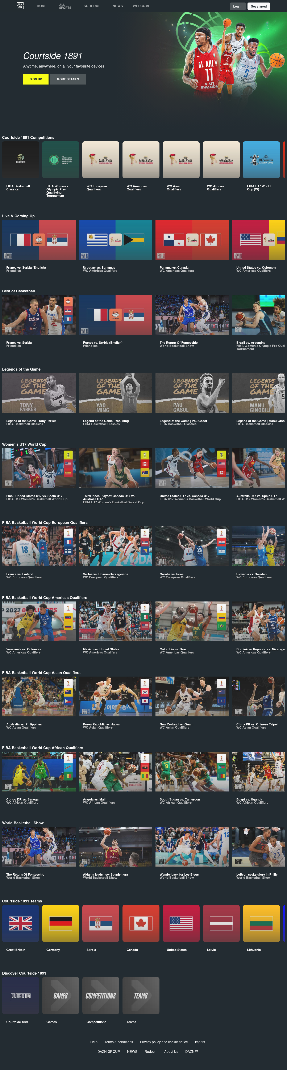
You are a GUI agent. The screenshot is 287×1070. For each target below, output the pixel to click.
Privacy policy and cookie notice (164, 1041)
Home (42, 6)
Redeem (151, 1051)
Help (93, 1041)
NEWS (132, 1051)
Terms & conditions (119, 1041)
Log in (237, 6)
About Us (171, 1051)
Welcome (141, 6)
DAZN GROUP (108, 1051)
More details (68, 79)
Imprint (200, 1041)
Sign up (36, 79)
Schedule (93, 6)
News (118, 6)
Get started (259, 6)
